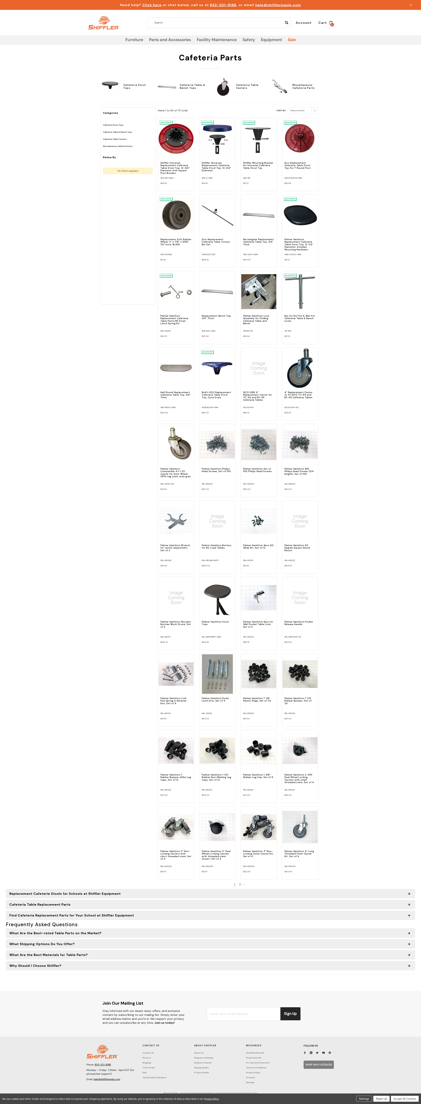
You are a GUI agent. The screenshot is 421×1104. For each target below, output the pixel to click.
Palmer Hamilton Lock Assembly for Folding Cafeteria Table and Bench (256, 319)
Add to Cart (176, 141)
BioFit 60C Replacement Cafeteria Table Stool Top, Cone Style (216, 395)
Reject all (381, 1099)
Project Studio (201, 1072)
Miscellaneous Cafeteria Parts (303, 86)
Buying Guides (201, 1067)
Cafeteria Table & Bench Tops (192, 86)
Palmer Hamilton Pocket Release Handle (299, 623)
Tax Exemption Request (154, 1077)
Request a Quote (203, 1062)
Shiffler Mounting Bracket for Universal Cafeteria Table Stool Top (258, 165)
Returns (146, 1057)
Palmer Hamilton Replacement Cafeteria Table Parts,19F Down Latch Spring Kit (174, 319)
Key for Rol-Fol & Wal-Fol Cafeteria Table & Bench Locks (300, 318)
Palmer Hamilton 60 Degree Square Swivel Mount (297, 548)
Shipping (146, 1062)
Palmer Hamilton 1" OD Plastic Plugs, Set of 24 (257, 699)
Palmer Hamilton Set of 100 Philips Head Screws (258, 470)
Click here (152, 5)
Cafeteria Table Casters (247, 86)
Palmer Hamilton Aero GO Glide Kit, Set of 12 (258, 546)
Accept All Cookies (405, 1099)
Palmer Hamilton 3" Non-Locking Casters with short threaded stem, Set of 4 (176, 855)
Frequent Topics (249, 1093)
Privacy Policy (253, 1072)
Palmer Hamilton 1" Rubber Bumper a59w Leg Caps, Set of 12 (176, 777)
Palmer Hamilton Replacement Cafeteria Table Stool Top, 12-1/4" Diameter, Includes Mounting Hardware (299, 244)
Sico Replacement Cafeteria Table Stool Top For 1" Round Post (298, 165)
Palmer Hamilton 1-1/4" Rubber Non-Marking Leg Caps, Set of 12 (216, 777)
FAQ (144, 1072)
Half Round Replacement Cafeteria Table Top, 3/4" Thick (176, 395)
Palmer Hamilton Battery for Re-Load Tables (216, 546)
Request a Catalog (203, 1057)
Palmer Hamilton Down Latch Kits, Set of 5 (215, 699)
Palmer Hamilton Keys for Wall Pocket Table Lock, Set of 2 (258, 624)
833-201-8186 (223, 5)
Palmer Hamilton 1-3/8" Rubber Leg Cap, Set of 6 (258, 776)
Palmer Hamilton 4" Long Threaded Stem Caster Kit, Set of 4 (299, 854)
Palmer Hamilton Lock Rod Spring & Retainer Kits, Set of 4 (174, 701)
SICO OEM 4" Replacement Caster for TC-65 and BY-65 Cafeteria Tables (257, 396)
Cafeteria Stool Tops (134, 86)
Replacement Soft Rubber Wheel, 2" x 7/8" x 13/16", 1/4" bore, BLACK (176, 242)
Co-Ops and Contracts (258, 1062)
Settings (364, 1099)
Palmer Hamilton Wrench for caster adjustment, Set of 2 (175, 548)
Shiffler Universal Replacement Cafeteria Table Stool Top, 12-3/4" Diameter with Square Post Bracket (175, 168)
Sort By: (281, 110)
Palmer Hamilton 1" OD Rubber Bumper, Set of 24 (298, 701)
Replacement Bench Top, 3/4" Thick (216, 317)
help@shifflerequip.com (278, 5)
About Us (199, 1053)
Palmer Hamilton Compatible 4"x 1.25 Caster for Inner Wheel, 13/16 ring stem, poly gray (176, 472)
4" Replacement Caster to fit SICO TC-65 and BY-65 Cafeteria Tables (299, 395)
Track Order (148, 1067)
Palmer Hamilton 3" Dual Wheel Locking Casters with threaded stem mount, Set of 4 (216, 855)
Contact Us (148, 1053)
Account (250, 1077)
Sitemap (250, 1082)
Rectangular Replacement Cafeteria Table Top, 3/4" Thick (258, 242)
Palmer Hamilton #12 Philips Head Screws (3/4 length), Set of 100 (299, 471)
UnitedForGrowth (255, 1053)
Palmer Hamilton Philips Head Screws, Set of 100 (216, 470)
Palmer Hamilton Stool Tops (215, 623)
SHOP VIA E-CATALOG (319, 1064)
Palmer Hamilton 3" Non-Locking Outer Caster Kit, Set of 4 (258, 854)
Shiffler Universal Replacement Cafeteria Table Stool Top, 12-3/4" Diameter (216, 166)
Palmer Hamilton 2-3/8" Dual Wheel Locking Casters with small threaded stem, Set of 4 (299, 778)
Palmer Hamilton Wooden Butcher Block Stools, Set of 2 (176, 624)
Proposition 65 (253, 1057)
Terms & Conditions (256, 1067)
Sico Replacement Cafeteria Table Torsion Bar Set (216, 242)
